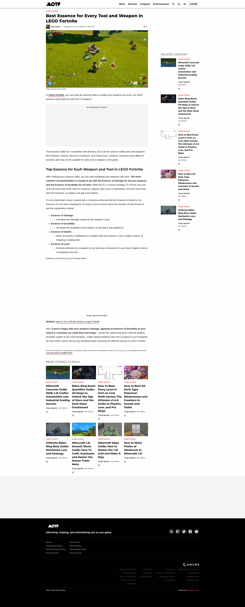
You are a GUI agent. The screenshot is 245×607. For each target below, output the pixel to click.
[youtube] (196, 531)
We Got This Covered (165, 573)
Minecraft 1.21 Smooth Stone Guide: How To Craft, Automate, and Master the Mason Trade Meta (83, 453)
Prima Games (129, 573)
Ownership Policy (78, 549)
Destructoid (193, 573)
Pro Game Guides (128, 569)
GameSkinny (146, 576)
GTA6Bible (131, 584)
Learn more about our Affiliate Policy (59, 353)
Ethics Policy (75, 546)
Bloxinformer (193, 580)
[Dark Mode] (179, 4)
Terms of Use (76, 553)
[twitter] (184, 531)
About (49, 542)
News (122, 4)
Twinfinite (147, 569)
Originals (145, 4)
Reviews (132, 4)
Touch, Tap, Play (128, 580)
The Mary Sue (192, 576)
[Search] (173, 4)
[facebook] (190, 531)
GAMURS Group (193, 590)
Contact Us (75, 542)
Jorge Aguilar (52, 408)
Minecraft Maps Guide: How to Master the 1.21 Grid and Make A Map (109, 450)
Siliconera (147, 573)
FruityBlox (170, 580)
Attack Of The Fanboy (189, 569)
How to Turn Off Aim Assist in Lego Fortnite (77, 321)
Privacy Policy (52, 553)
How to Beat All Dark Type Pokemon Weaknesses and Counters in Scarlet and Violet (135, 396)
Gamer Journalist (128, 576)
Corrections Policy (54, 546)
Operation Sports (167, 576)
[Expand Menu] (184, 4)
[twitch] (177, 531)
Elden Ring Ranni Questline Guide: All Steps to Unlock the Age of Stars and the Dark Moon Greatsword (83, 396)
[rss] (171, 531)
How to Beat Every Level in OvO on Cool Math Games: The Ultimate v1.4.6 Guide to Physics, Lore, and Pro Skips (188, 144)
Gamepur (170, 569)
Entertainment (161, 4)
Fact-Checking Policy (56, 549)
